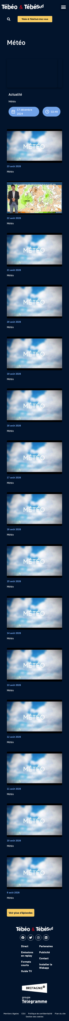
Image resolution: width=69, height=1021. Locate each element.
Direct (24, 946)
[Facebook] (23, 938)
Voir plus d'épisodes (20, 912)
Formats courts (26, 963)
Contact (44, 958)
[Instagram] (38, 938)
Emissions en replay (27, 954)
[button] (63, 7)
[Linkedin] (46, 938)
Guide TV (26, 971)
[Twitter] (31, 938)
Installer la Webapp (45, 966)
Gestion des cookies (34, 1016)
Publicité (44, 952)
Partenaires (46, 946)
